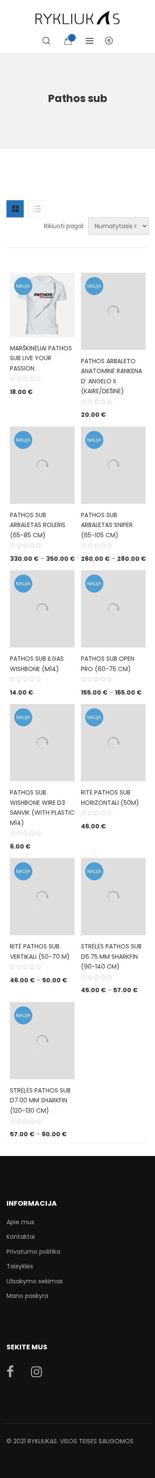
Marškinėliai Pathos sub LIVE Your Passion (41, 358)
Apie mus (20, 1222)
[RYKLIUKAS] (77, 14)
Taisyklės (19, 1266)
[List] (36, 208)
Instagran (36, 1371)
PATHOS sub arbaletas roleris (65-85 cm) (37, 525)
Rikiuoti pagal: (64, 226)
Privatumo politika (33, 1251)
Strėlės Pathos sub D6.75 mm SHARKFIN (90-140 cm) (111, 956)
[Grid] (15, 208)
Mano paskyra (27, 1295)
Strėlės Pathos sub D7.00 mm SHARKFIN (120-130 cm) (40, 1100)
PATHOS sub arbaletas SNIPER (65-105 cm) (107, 525)
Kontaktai (20, 1236)
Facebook (10, 1371)
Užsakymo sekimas (34, 1281)
